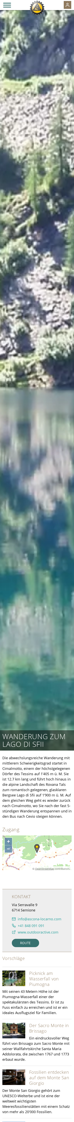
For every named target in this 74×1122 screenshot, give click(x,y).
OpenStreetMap (44, 869)
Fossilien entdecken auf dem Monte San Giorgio (49, 1077)
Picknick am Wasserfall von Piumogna (44, 978)
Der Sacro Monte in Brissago (49, 1028)
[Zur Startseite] (37, 8)
